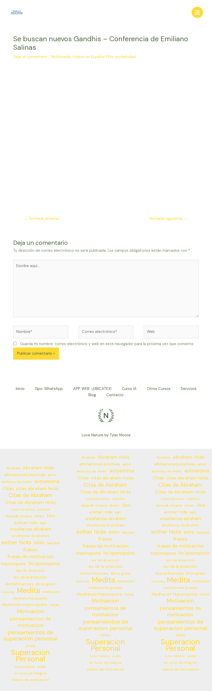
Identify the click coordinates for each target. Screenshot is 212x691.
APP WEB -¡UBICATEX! (92, 388)
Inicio (20, 388)
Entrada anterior (42, 218)
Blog (92, 395)
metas (54, 605)
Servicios (188, 388)
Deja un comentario (30, 56)
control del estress (23, 509)
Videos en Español (88, 56)
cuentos (43, 509)
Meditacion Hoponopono (24, 604)
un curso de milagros (30, 673)
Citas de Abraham (30, 495)
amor (52, 474)
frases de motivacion (30, 557)
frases (30, 550)
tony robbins (25, 667)
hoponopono (13, 564)
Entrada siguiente (169, 218)
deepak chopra (19, 516)
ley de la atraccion (30, 577)
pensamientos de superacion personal (30, 635)
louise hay (7, 592)
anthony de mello (17, 481)
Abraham (13, 468)
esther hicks (16, 542)
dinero (39, 516)
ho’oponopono (44, 564)
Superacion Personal (30, 655)
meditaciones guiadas (30, 598)
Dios (51, 516)
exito (39, 543)
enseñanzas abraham (30, 529)
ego (43, 522)
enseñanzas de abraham (30, 536)
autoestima (46, 481)
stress (30, 646)
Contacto (115, 395)
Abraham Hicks (38, 468)
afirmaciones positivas (24, 474)
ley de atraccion (30, 570)
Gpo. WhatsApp (49, 388)
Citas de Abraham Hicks (30, 502)
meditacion (51, 592)
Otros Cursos (158, 388)
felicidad (53, 543)
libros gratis (46, 584)
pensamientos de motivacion (30, 622)
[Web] (171, 333)
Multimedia (61, 56)
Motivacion (30, 611)
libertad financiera (19, 584)
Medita (28, 591)
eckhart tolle (25, 522)
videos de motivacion (30, 679)
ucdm (41, 667)
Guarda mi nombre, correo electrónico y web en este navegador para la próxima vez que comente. (107, 343)
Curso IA (129, 388)
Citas (8, 488)
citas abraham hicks (37, 488)
